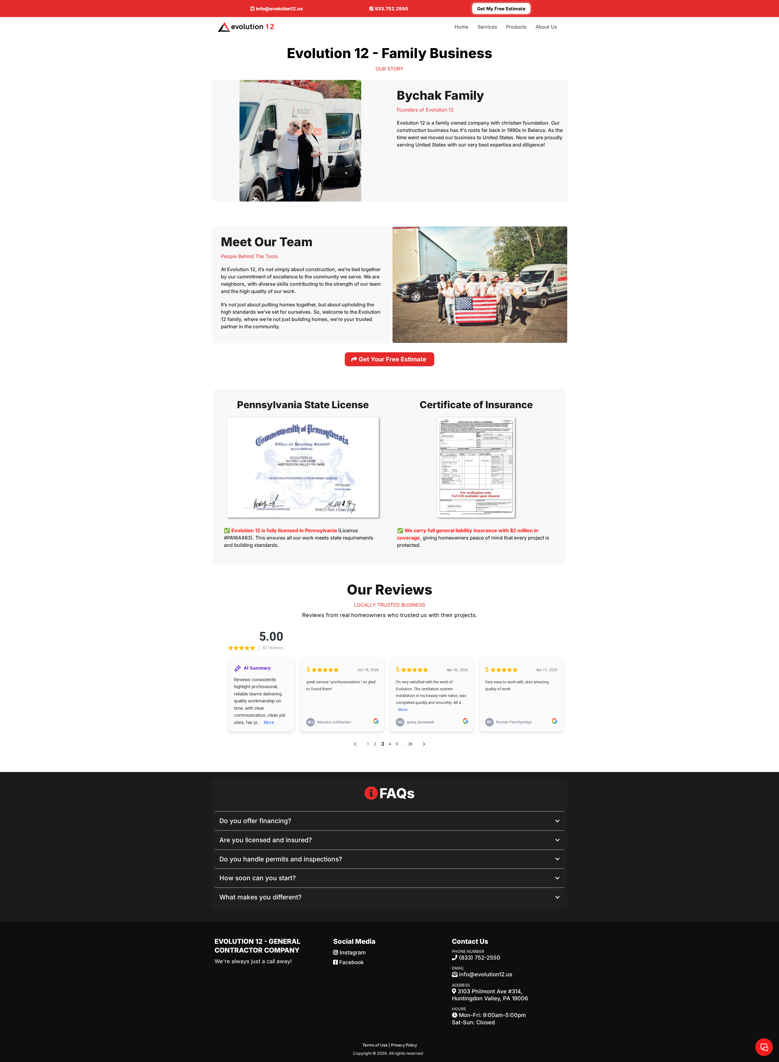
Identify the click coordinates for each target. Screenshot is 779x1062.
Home (461, 27)
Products (516, 27)
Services (487, 27)
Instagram (353, 952)
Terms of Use (375, 1045)
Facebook (351, 962)
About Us (546, 27)
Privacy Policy (404, 1045)
